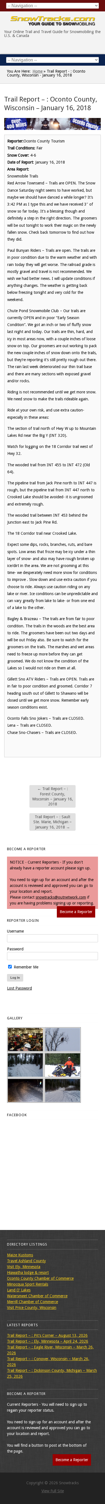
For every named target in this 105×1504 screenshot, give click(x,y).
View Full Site (52, 1491)
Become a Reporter (76, 911)
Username (15, 931)
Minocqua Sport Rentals (27, 1284)
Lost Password (19, 988)
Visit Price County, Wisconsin (31, 1307)
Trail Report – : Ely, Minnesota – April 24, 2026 (47, 1341)
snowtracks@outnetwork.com (61, 897)
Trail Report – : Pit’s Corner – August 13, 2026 (47, 1335)
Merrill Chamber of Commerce (32, 1302)
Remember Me (25, 967)
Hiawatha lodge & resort (28, 1272)
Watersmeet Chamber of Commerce (37, 1296)
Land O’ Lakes (19, 1290)
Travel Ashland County (26, 1261)
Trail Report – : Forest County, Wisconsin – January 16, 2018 (52, 796)
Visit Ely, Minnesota (23, 1266)
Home (37, 71)
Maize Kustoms (20, 1255)
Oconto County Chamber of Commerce (40, 1278)
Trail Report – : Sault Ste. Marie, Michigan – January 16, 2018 (52, 822)
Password (15, 949)
